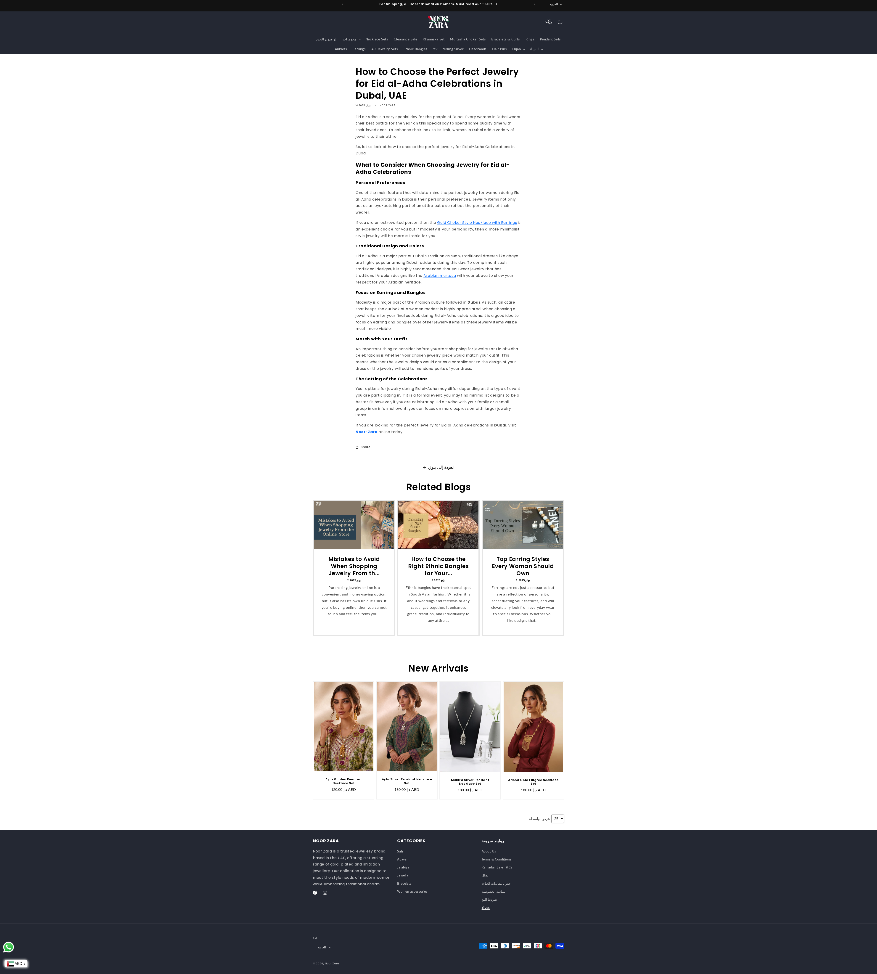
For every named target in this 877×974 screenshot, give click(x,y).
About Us (489, 851)
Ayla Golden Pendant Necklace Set (343, 781)
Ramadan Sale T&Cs (497, 867)
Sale (400, 851)
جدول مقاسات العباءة (496, 883)
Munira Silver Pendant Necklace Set (470, 782)
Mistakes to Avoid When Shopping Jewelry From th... (354, 566)
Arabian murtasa (439, 275)
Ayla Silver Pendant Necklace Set (407, 781)
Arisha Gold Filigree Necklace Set (533, 782)
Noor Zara (332, 963)
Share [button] (366, 447)
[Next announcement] (534, 4)
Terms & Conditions (497, 859)
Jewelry (403, 875)
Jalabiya (403, 867)
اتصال (485, 875)
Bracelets (404, 883)
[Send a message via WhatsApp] (8, 947)
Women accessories (412, 891)
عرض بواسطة (539, 818)
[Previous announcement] (343, 4)
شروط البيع (489, 899)
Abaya (402, 859)
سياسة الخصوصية (494, 891)
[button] (548, 22)
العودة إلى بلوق (441, 467)
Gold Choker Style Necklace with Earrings (477, 222)
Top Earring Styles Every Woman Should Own (523, 566)
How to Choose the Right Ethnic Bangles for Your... (438, 566)
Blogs (486, 907)
